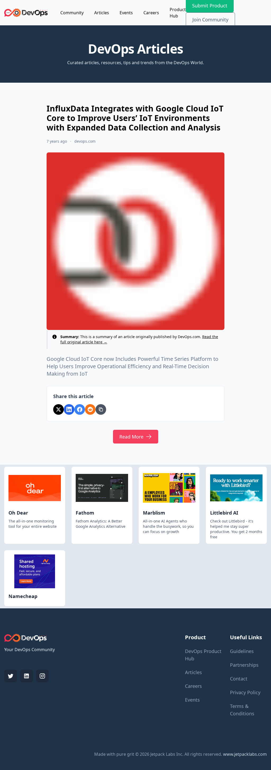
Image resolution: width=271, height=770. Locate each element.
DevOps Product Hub (203, 655)
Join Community (210, 19)
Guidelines (242, 651)
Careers (151, 13)
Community (72, 13)
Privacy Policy (245, 692)
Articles (101, 13)
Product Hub (178, 13)
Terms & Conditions (242, 710)
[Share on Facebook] (79, 409)
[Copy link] (101, 409)
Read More (131, 436)
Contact (238, 678)
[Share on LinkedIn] (69, 409)
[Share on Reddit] (90, 409)
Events (126, 13)
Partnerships (244, 665)
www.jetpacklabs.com (245, 754)
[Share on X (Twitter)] (58, 409)
